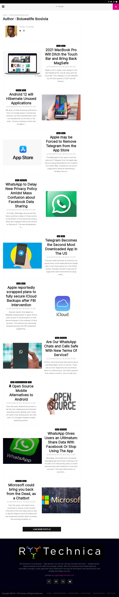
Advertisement (73, 593)
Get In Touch (111, 593)
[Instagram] (63, 581)
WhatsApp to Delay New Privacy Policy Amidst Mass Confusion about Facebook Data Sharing (21, 195)
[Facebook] (49, 581)
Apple (58, 46)
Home (49, 593)
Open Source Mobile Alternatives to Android (21, 392)
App (58, 236)
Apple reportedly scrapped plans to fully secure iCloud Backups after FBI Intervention (21, 296)
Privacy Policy (86, 593)
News (63, 46)
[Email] (70, 581)
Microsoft (18, 481)
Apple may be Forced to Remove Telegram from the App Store (61, 143)
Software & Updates (21, 382)
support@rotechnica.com (64, 575)
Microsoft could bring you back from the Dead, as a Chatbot (21, 491)
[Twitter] (56, 581)
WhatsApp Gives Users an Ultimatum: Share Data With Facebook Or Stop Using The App (61, 442)
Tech (29, 382)
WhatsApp (23, 180)
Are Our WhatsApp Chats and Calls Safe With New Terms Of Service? (61, 348)
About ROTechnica (60, 593)
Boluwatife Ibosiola (21, 15)
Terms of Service (99, 593)
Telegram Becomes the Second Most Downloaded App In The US (61, 246)
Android (18, 90)
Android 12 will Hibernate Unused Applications (21, 98)
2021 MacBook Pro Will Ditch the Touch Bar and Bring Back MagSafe (61, 56)
